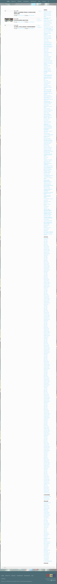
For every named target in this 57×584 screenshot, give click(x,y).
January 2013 (46, 461)
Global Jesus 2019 (47, 95)
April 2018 (45, 375)
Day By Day (46, 51)
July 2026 (45, 239)
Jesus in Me (46, 39)
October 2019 (46, 350)
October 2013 (46, 449)
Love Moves (46, 84)
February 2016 (46, 410)
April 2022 (45, 309)
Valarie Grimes (46, 506)
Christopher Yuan (47, 552)
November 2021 (47, 316)
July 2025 (45, 256)
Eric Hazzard (46, 555)
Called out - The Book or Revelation (48, 64)
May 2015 (45, 423)
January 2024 (46, 280)
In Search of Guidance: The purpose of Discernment (48, 128)
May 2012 (45, 472)
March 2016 (46, 409)
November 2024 (47, 267)
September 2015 (47, 417)
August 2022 (46, 304)
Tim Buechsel (46, 546)
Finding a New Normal (48, 62)
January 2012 (46, 477)
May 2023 (45, 291)
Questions (45, 207)
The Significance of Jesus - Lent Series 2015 (48, 176)
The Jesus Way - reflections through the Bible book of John (48, 210)
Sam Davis (46, 504)
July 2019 (45, 354)
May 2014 (45, 439)
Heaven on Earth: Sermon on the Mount (48, 115)
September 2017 (47, 384)
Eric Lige (45, 528)
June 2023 (46, 290)
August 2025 (46, 254)
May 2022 (45, 308)
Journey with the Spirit (48, 22)
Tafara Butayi (46, 532)
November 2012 (47, 464)
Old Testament (46, 497)
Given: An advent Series (48, 110)
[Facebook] (54, 575)
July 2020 (45, 338)
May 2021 (45, 324)
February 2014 (46, 443)
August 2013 (46, 451)
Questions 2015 (46, 174)
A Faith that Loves (47, 24)
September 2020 (47, 335)
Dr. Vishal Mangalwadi (48, 561)
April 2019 (45, 358)
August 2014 (46, 435)
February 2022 (46, 312)
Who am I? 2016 (47, 146)
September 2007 (47, 492)
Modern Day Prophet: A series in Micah (48, 97)
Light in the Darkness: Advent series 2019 (48, 91)
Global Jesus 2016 (47, 143)
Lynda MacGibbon (47, 515)
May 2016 (45, 406)
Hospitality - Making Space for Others (47, 172)
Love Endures (46, 105)
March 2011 (46, 485)
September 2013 (47, 450)
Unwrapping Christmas (48, 142)
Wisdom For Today (47, 35)
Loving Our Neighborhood (48, 134)
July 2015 (45, 420)
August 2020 (46, 336)
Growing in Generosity (48, 147)
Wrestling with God (47, 14)
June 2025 (46, 257)
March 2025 (46, 261)
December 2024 (47, 265)
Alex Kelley (46, 520)
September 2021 (47, 319)
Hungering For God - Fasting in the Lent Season (47, 196)
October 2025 (46, 252)
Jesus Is (45, 158)
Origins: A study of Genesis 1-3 (47, 137)
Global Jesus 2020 (47, 81)
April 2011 (45, 484)
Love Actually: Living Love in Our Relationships (48, 29)
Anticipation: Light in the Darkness (48, 94)
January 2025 (46, 264)
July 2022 (45, 305)
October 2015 (46, 416)
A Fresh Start (46, 53)
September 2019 (47, 351)
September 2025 (47, 253)
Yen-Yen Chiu (46, 558)
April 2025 (45, 260)
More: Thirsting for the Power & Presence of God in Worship (48, 223)
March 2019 (46, 360)
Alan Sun (45, 530)
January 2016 (46, 412)
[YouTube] (48, 575)
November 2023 (47, 283)
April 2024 (45, 276)
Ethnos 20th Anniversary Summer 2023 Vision (48, 47)
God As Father (46, 228)
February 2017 (46, 394)
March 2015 (46, 425)
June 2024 (46, 274)
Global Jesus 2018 (47, 111)
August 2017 (46, 386)
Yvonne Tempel (46, 523)
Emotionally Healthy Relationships (47, 18)
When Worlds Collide (47, 89)
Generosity (46, 200)
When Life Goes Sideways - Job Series (48, 117)
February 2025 (46, 263)
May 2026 (45, 242)
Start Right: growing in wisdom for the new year (48, 140)
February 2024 (46, 279)
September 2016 (47, 401)
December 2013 (47, 446)
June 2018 (46, 372)
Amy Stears (46, 521)
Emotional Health (47, 152)
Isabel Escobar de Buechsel (47, 539)
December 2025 (47, 249)
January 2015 (46, 428)
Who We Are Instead (47, 11)
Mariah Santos (46, 505)
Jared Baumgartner (47, 502)
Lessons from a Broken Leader (48, 178)
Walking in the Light (47, 12)
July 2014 (45, 436)
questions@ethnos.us (28, 581)
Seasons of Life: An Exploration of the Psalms (48, 151)
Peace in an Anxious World (47, 16)
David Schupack (47, 512)
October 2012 (46, 465)
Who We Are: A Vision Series (48, 107)
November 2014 (47, 431)
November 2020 (47, 332)
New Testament (31, 15)
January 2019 (46, 362)
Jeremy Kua (46, 527)
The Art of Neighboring (48, 126)
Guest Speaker (46, 534)
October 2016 (46, 399)
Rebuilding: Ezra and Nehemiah (47, 72)
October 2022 (46, 301)
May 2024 (45, 275)
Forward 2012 (46, 219)
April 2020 (45, 342)
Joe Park (45, 519)
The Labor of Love (47, 59)
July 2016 (45, 403)
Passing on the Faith (47, 148)
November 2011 (47, 480)
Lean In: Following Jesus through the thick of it (48, 168)
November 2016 (47, 398)
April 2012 (45, 473)
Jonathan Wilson (47, 508)
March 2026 (46, 245)
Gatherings (26, 1)
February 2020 (46, 345)
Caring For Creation (47, 103)
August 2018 (46, 369)
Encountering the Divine (48, 60)
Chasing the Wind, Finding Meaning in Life (48, 102)
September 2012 (47, 466)
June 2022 (46, 306)
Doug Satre (46, 535)
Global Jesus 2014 (47, 183)
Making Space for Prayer (48, 165)
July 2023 (45, 289)
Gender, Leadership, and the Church (48, 100)
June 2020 (46, 339)
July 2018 (45, 371)
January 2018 (46, 379)
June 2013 (46, 454)
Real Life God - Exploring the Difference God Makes (48, 193)
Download (39, 20)
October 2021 (46, 317)
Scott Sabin (46, 551)
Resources (33, 1)
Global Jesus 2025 (47, 21)
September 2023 (47, 286)
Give (39, 1)
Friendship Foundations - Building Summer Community (48, 190)
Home (8, 1)
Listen (38, 19)
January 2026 (46, 248)
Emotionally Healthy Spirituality (47, 34)
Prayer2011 (46, 230)
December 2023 (47, 282)
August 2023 (46, 287)
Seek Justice (46, 157)
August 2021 (46, 320)
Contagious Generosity (48, 159)
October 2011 (46, 481)
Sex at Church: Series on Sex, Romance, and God (48, 232)
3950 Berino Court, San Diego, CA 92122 (13, 581)
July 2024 (45, 272)
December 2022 (47, 298)
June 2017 (46, 388)
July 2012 (45, 469)
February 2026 (46, 246)
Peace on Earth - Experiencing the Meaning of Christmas (48, 181)
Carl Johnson (46, 517)
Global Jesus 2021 (47, 68)
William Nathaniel (47, 550)
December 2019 (47, 347)
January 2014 (46, 444)
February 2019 (46, 361)
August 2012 (46, 468)
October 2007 (46, 491)
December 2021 (47, 315)
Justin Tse (45, 536)
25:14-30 (22, 15)
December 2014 (47, 429)
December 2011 (47, 479)
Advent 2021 (46, 67)
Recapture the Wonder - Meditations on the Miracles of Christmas (48, 213)
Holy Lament (46, 49)
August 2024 (46, 271)
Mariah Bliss (46, 509)
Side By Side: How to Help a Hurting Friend (47, 44)
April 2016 (45, 408)
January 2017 (46, 395)
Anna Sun (45, 540)
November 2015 (47, 414)
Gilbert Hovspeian (47, 541)
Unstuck (45, 73)
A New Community (47, 121)
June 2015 (46, 421)
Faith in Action (46, 48)
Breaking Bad (46, 144)
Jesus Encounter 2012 (48, 220)
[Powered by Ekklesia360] (53, 580)
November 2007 (47, 490)
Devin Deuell (46, 516)
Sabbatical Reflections (48, 52)
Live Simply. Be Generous (46, 226)
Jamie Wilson (46, 559)
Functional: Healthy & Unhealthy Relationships (48, 217)
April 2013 (45, 457)
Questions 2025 (46, 25)
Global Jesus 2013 (47, 201)
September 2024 (47, 269)
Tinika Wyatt (46, 510)
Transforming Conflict (47, 42)
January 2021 (46, 330)
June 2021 (46, 323)
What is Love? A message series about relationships (48, 163)
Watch (40, 11)
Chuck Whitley (46, 554)
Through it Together (47, 69)
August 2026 (46, 238)
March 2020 (46, 343)
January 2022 (46, 313)
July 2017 (45, 387)
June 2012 (46, 470)
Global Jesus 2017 (47, 122)
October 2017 (46, 383)
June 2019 (46, 356)
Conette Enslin (46, 513)
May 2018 (45, 373)
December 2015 (47, 413)
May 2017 (45, 390)
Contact (44, 1)
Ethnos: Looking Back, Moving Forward (48, 170)
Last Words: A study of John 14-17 (48, 132)
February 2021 (46, 328)
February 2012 (46, 476)
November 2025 (47, 250)
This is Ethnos (46, 206)
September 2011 (47, 483)
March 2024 (46, 278)
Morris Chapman (47, 543)
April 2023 (45, 293)
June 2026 (46, 241)
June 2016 (46, 405)
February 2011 (46, 487)
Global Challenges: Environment (24, 26)
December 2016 (47, 397)
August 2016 (46, 402)
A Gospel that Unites (47, 37)
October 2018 (46, 367)
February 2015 (46, 427)
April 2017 (45, 391)
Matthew (19, 15)
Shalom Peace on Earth (48, 20)
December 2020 (47, 331)
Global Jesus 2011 (47, 227)
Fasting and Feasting (47, 38)
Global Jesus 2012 (47, 215)
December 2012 (47, 462)
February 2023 (46, 295)
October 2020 (46, 334)
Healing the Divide (47, 65)
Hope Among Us (47, 41)
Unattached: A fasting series (47, 88)
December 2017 (47, 380)
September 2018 (47, 368)
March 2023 (46, 294)
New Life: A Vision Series (48, 30)
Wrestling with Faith (47, 85)
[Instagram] (51, 575)
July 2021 (45, 321)
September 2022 (47, 302)
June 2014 (46, 438)
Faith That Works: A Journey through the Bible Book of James (48, 185)
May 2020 (45, 341)
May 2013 (45, 455)
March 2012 (46, 475)
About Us (13, 1)
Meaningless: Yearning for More (48, 234)
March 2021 (46, 327)
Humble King (46, 55)
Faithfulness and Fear (21, 20)
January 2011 (46, 488)
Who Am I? (46, 202)
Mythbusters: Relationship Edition (47, 125)
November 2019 (47, 349)
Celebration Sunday (47, 496)
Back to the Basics (47, 138)
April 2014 (45, 440)
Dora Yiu (45, 531)
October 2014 (46, 432)
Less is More (46, 120)
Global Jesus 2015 (47, 161)
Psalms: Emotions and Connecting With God (48, 75)
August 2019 (46, 353)
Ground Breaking (47, 108)
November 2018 (47, 365)
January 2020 (46, 346)
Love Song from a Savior (48, 198)
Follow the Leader (47, 187)
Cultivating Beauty (47, 83)
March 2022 (46, 310)
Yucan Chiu (46, 547)
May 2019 (45, 357)
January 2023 (46, 297)
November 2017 (47, 382)
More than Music (47, 133)
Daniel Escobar (46, 524)
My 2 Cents (46, 80)
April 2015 (45, 424)
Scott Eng (45, 548)
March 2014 (46, 442)
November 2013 (47, 447)
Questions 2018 (46, 118)
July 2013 (45, 453)
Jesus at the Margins (47, 56)
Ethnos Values (46, 112)
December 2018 (47, 364)
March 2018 (46, 376)
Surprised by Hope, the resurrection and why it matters (48, 154)
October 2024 (46, 268)
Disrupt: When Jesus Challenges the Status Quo (48, 78)
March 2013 (46, 458)
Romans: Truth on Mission (47, 205)
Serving (19, 1)
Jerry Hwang (46, 544)
